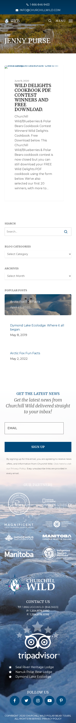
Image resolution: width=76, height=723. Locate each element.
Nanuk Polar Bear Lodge (33, 672)
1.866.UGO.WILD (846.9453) (40, 607)
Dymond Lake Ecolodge (33, 676)
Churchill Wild (19, 69)
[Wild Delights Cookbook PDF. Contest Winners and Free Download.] (34, 133)
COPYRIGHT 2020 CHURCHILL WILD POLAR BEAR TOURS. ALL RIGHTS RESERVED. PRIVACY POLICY (38, 717)
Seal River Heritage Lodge (34, 667)
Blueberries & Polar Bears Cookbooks (35, 71)
